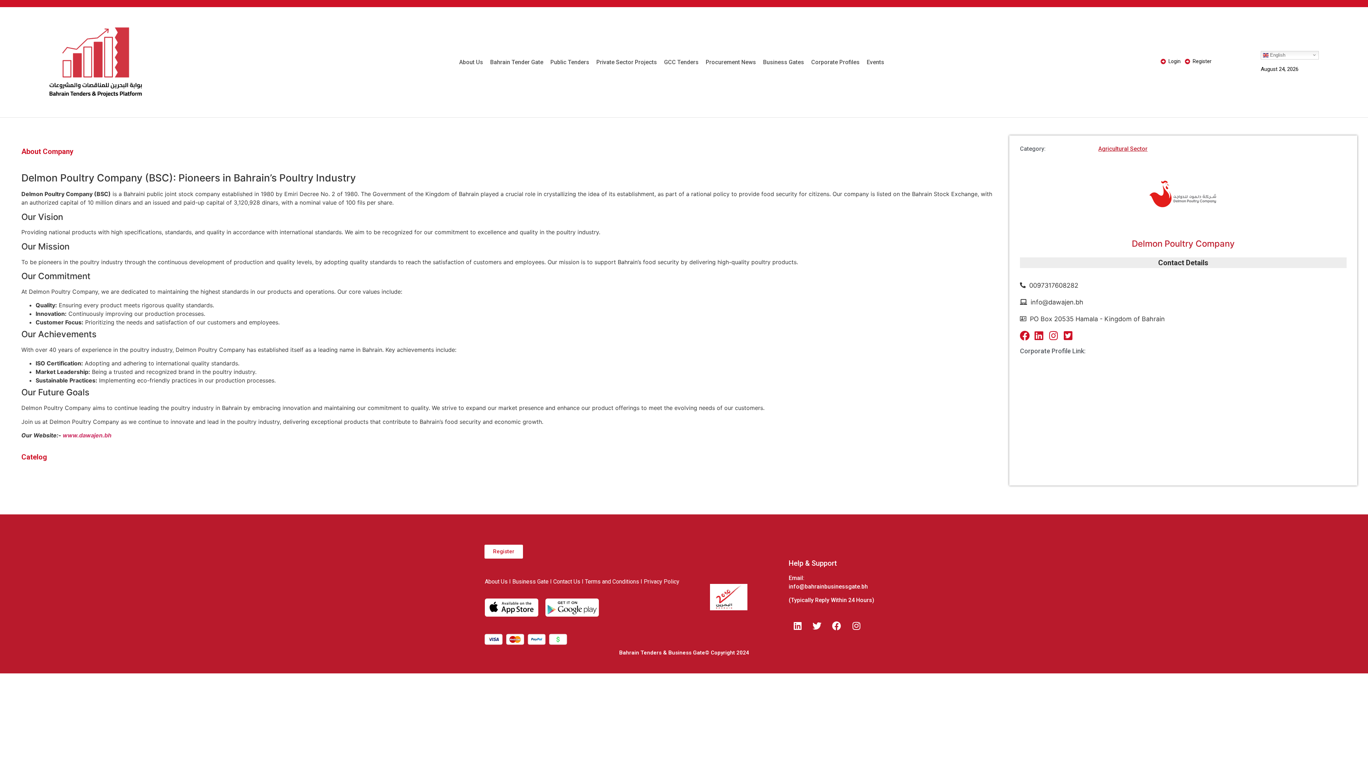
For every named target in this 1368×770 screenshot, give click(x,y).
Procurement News (731, 62)
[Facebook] (837, 626)
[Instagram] (856, 626)
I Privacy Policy (660, 581)
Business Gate (530, 581)
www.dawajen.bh (86, 435)
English (1277, 54)
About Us (471, 62)
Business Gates (783, 62)
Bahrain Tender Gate (516, 62)
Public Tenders (569, 62)
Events (875, 62)
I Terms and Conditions (610, 581)
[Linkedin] (798, 626)
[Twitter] (817, 626)
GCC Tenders (681, 62)
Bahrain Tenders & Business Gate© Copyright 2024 (684, 653)
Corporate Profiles (835, 62)
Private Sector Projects (626, 62)
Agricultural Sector (1122, 148)
